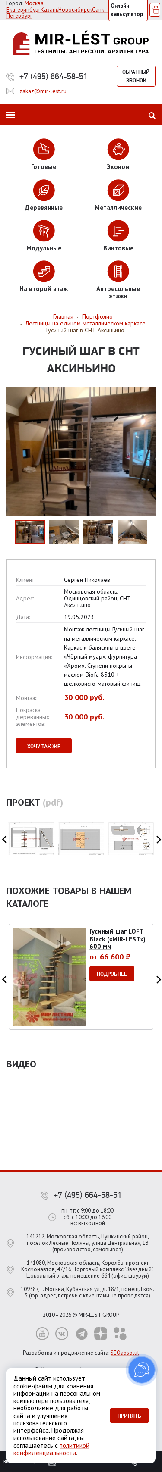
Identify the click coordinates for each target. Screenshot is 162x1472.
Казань (49, 9)
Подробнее (112, 973)
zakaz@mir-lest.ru (43, 91)
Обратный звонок (136, 76)
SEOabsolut (125, 1352)
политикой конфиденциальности (51, 1449)
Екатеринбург (23, 9)
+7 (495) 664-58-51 (53, 76)
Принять (129, 1415)
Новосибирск (75, 9)
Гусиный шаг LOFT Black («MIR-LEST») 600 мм (117, 938)
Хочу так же (43, 746)
